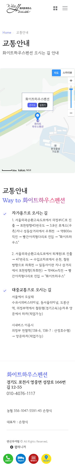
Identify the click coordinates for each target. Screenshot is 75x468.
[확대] (71, 80)
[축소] (71, 112)
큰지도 (32, 105)
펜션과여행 (13, 441)
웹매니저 (19, 446)
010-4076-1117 (21, 393)
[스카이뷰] (67, 72)
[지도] (56, 72)
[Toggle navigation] (65, 8)
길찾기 (43, 105)
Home (6, 32)
